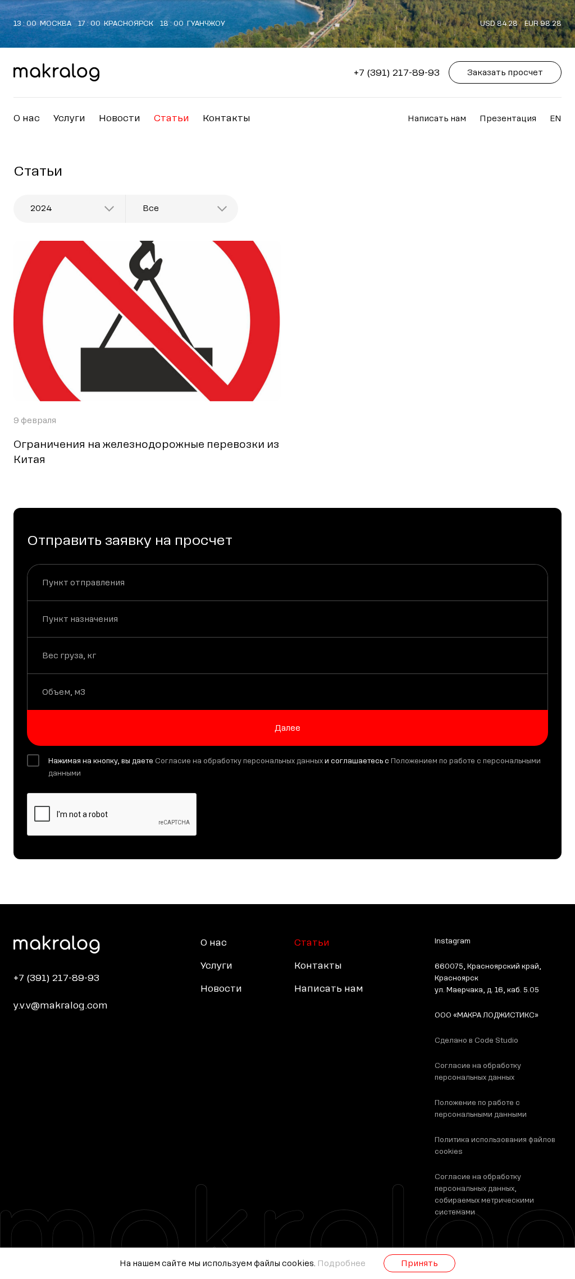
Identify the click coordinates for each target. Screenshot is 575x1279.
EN (556, 118)
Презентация (508, 118)
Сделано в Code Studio (476, 1040)
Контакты (226, 118)
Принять (419, 1263)
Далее (287, 727)
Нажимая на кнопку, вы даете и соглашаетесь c (294, 767)
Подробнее (341, 1263)
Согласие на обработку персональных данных (239, 761)
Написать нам (437, 118)
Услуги (69, 118)
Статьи (171, 118)
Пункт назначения (80, 619)
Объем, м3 (63, 691)
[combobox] (69, 209)
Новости (119, 118)
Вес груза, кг (69, 655)
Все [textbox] (151, 208)
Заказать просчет (505, 72)
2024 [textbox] (41, 208)
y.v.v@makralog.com (60, 1005)
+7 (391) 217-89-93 (397, 72)
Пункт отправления (83, 582)
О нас (26, 118)
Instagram (453, 941)
